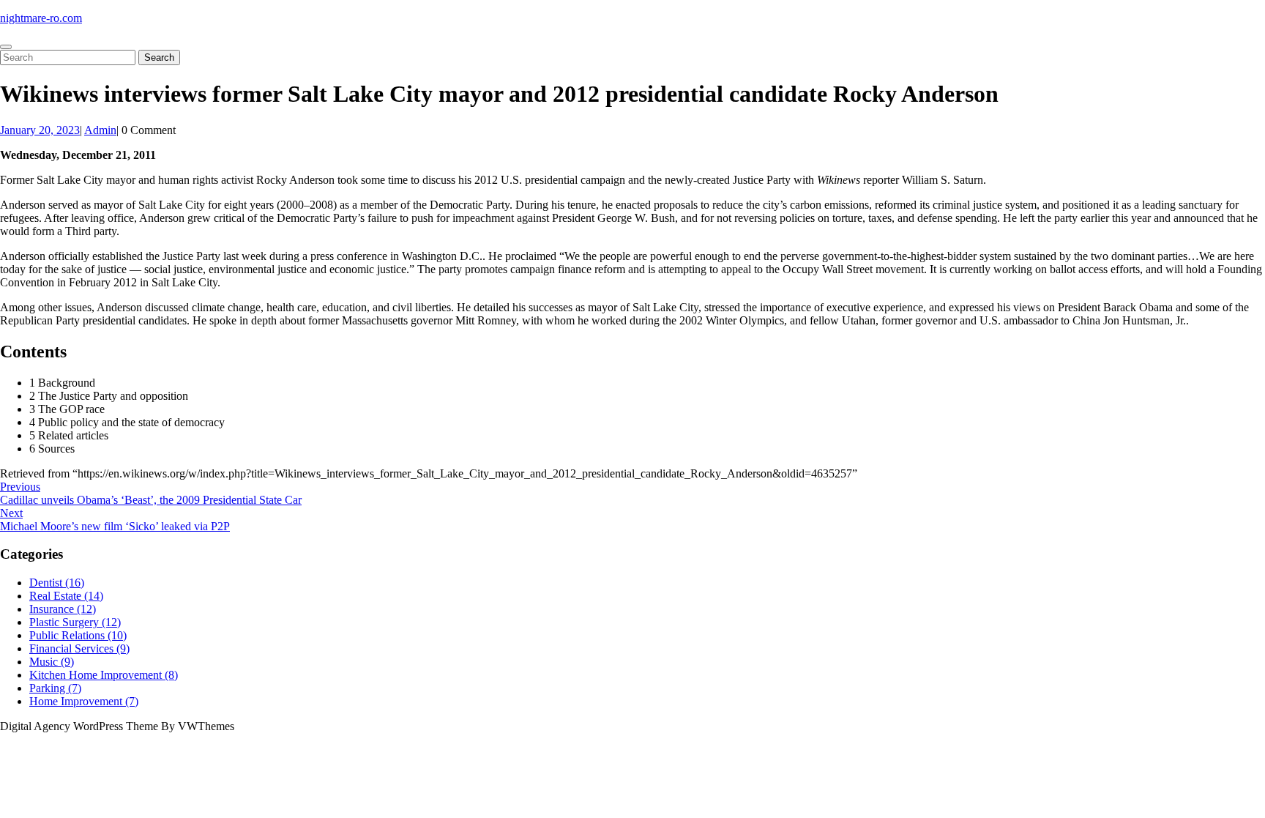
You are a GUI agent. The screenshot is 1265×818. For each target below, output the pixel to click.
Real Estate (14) (66, 596)
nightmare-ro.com (41, 18)
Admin (100, 130)
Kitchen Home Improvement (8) (103, 675)
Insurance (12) (62, 609)
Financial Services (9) (79, 648)
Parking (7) (55, 688)
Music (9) (51, 661)
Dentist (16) (56, 582)
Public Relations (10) (78, 635)
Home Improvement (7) (83, 701)
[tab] (6, 47)
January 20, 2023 (40, 130)
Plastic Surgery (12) (75, 622)
